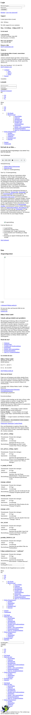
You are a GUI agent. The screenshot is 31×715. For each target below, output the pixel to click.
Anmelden (3, 9)
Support (6, 76)
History (10, 73)
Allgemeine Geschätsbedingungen (10, 390)
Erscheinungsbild (8, 193)
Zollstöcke (10, 636)
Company (6, 70)
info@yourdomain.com (7, 46)
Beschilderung (23, 207)
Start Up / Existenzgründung (12, 352)
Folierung (6, 343)
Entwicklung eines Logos (8, 196)
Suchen (3, 644)
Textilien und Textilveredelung (12, 346)
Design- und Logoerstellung (11, 349)
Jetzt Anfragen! (5, 240)
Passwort (3, 7)
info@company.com (6, 67)
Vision (9, 74)
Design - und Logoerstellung (15, 627)
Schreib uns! (4, 311)
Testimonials (7, 144)
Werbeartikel (11, 635)
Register (3, 12)
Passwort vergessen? (6, 91)
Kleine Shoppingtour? (10, 632)
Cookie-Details (18, 423)
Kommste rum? (8, 638)
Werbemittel (22, 192)
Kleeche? (6, 639)
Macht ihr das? (8, 616)
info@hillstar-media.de (7, 370)
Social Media (11, 618)
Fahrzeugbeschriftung (12, 207)
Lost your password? (11, 12)
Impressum (4, 389)
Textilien (3, 206)
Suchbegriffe (4, 565)
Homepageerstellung (9, 350)
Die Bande (7, 615)
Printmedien (7, 347)
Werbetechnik (14, 192)
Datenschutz (10, 389)
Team (9, 71)
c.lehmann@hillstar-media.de (9, 305)
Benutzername (5, 6)
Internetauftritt (22, 204)
